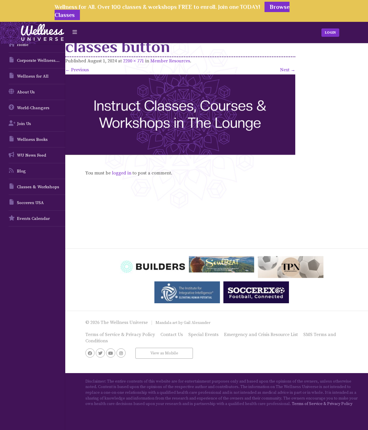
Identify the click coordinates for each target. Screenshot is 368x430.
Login (330, 32)
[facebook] (90, 353)
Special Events (203, 334)
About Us (26, 92)
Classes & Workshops (38, 187)
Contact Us (171, 334)
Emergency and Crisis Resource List (261, 334)
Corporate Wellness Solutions (41, 60)
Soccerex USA (30, 203)
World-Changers (33, 108)
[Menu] (74, 32)
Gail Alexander (197, 322)
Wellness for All (33, 76)
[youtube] (110, 353)
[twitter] (100, 353)
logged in (121, 173)
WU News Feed (31, 155)
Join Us (24, 123)
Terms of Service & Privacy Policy (120, 334)
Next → (287, 70)
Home (22, 44)
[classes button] (180, 114)
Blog (21, 171)
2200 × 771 (133, 61)
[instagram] (121, 353)
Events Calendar (33, 218)
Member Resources (170, 61)
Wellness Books (32, 139)
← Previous (77, 70)
